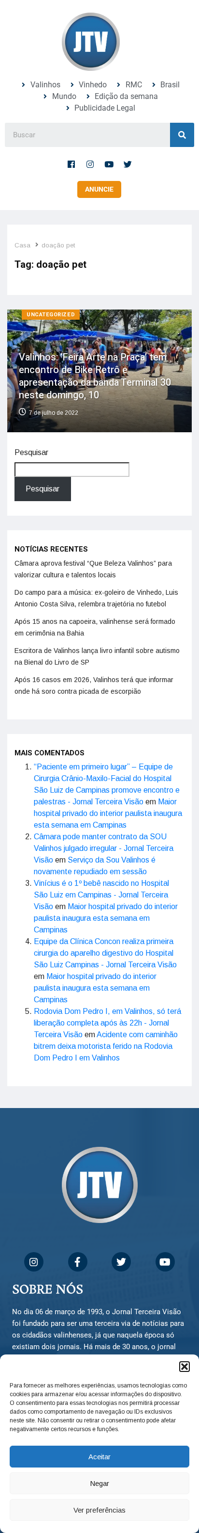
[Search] (182, 135)
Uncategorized (51, 314)
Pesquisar (31, 452)
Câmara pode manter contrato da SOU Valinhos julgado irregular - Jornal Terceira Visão (103, 848)
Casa (22, 245)
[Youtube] (109, 164)
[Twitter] (128, 164)
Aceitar (99, 1456)
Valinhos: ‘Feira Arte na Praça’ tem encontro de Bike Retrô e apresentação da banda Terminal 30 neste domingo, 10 (95, 376)
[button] (184, 1366)
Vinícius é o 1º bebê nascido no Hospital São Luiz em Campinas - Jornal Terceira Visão (101, 895)
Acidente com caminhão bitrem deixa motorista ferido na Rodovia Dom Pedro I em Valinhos (106, 1046)
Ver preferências (99, 1510)
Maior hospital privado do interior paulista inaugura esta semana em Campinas (108, 813)
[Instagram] (90, 164)
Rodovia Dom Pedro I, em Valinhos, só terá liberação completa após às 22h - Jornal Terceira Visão (107, 1023)
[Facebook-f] (71, 164)
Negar (99, 1483)
